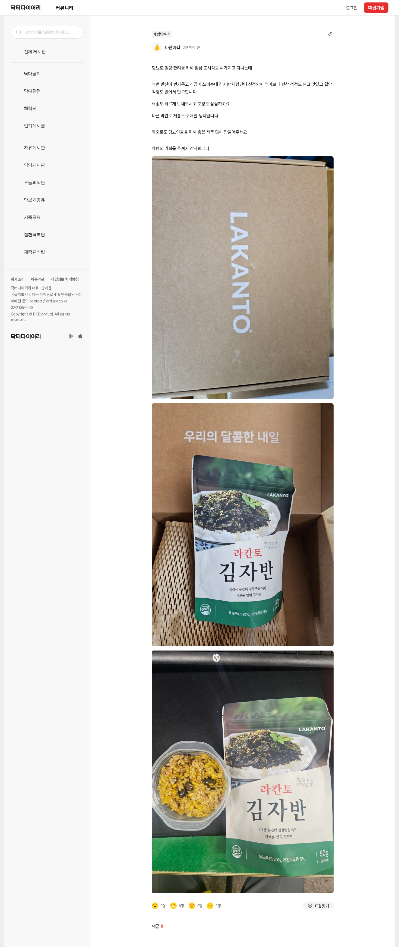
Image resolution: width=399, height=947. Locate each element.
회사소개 (17, 279)
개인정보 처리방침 (65, 279)
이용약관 (38, 279)
